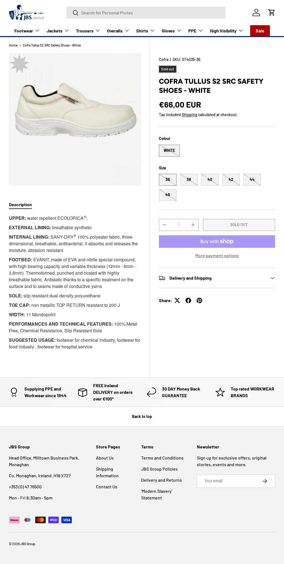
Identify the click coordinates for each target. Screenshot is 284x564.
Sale (260, 30)
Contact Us (106, 486)
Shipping (189, 114)
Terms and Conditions (162, 457)
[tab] (20, 204)
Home (13, 45)
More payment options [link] (217, 255)
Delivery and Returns (161, 480)
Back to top (142, 416)
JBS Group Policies (159, 468)
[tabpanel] (75, 284)
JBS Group (27, 544)
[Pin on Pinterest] (199, 300)
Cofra (163, 59)
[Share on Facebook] (188, 300)
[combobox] (145, 13)
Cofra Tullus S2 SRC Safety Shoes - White (52, 45)
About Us (105, 457)
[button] (272, 12)
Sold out (239, 224)
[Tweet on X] (177, 300)
